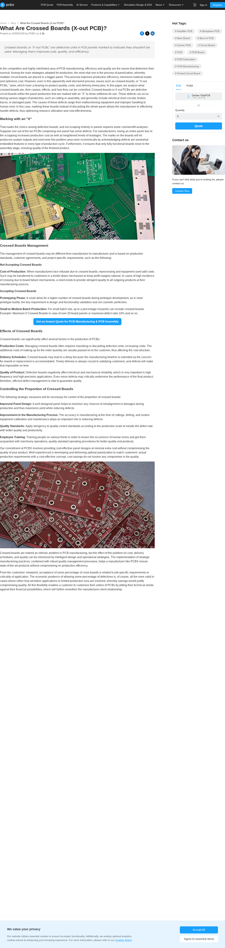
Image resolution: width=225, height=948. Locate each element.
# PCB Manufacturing (187, 66)
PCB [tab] (178, 85)
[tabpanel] (198, 98)
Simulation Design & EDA (138, 4)
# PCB (178, 52)
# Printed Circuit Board (187, 73)
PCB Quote (47, 4)
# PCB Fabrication (185, 59)
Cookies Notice (123, 940)
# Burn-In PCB (206, 38)
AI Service (82, 4)
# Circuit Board (206, 45)
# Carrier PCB (183, 45)
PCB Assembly (65, 4)
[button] (198, 96)
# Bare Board (182, 38)
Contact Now (182, 190)
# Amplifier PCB (183, 31)
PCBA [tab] (190, 85)
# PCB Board (197, 52)
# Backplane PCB (209, 31)
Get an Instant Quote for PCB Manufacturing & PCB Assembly (77, 321)
